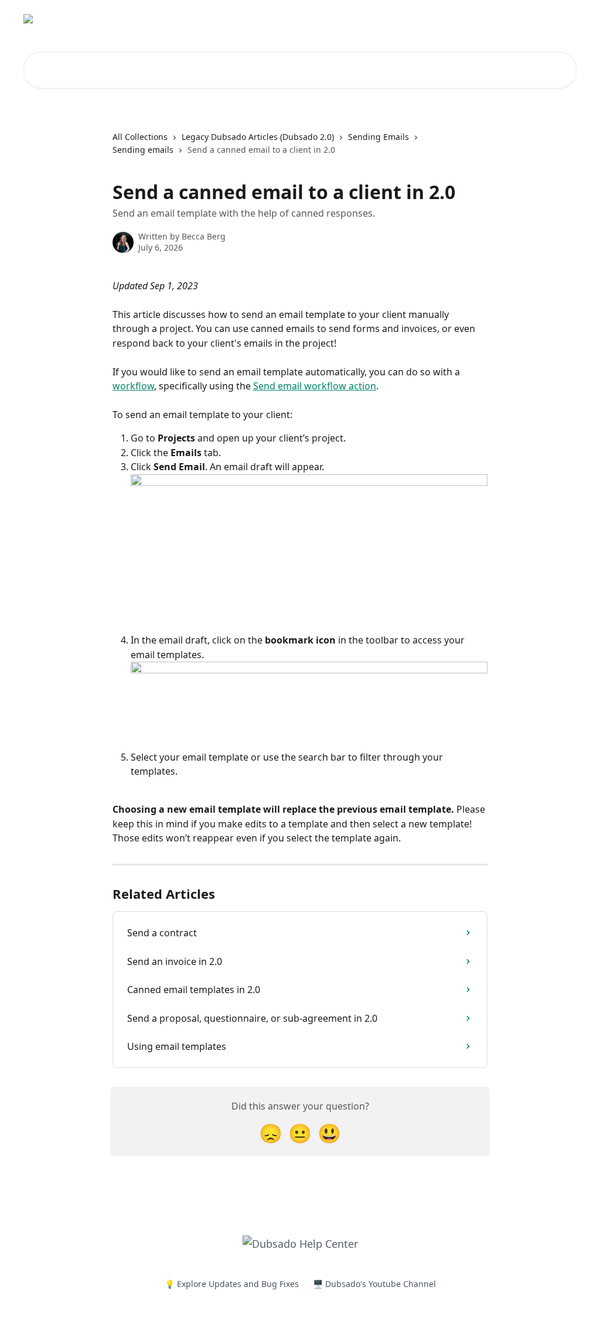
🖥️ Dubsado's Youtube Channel (374, 1283)
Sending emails (142, 149)
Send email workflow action (314, 385)
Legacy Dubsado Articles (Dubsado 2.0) (258, 136)
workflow (133, 385)
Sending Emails (378, 136)
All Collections (140, 136)
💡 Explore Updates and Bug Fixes (232, 1283)
